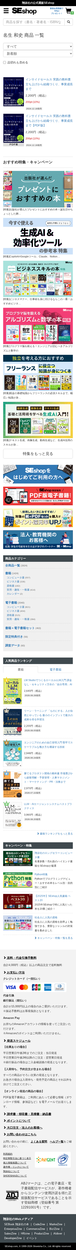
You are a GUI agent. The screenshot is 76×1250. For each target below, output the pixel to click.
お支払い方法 (15, 972)
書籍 (8, 573)
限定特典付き (14, 636)
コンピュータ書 (18, 577)
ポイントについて (18, 1120)
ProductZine (41, 1233)
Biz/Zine (54, 1228)
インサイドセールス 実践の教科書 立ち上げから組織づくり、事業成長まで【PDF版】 (49, 120)
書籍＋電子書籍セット (20, 628)
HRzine (25, 1233)
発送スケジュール (18, 1040)
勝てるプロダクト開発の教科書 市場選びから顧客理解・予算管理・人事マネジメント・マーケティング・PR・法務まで (48, 778)
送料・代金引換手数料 (21, 957)
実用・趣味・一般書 (21, 589)
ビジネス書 (16, 581)
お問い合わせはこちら (21, 1134)
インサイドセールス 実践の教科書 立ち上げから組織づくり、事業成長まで (49, 84)
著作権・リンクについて (16, 1167)
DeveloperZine (13, 1238)
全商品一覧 (12, 565)
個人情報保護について (14, 1162)
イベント (31, 1238)
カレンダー (15, 593)
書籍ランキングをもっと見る (56, 833)
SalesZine (10, 1233)
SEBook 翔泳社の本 (16, 1224)
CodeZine (39, 1224)
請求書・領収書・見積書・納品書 (28, 1114)
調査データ (12, 645)
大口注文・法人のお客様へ (24, 1127)
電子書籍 (11, 602)
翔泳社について (11, 1171)
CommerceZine (35, 1228)
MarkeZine (55, 1224)
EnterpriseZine (13, 1228)
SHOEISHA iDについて (15, 1175)
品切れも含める (17, 62)
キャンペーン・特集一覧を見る (55, 938)
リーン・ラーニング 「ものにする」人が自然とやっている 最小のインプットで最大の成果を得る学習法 (48, 715)
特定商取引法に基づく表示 (17, 1158)
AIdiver (57, 1233)
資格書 (13, 585)
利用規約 (7, 1154)
